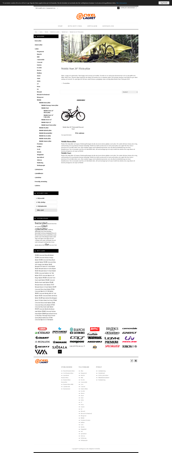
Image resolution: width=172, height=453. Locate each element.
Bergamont (40, 51)
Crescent (39, 62)
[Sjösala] (59, 346)
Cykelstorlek (66, 386)
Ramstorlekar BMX (68, 384)
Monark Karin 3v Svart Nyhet (43, 287)
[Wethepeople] (59, 351)
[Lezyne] (112, 338)
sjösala (36, 245)
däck (42, 231)
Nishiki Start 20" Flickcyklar (77, 32)
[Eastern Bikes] (77, 332)
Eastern (39, 65)
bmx (53, 223)
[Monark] (42, 341)
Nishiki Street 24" (46, 119)
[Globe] (59, 338)
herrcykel (38, 233)
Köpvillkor (92, 26)
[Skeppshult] (77, 346)
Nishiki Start (65, 32)
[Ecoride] (92, 334)
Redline (39, 146)
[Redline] (129, 341)
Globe (38, 81)
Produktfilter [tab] (66, 83)
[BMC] (94, 329)
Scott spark (40, 242)
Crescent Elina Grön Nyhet (43, 305)
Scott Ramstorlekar (68, 373)
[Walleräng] (41, 352)
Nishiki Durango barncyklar (49, 105)
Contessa (38, 226)
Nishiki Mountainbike (45, 133)
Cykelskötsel (101, 373)
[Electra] (112, 333)
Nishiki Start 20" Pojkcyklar (48, 116)
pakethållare (50, 235)
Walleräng (40, 163)
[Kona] (94, 337)
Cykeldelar (38, 177)
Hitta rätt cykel (75, 26)
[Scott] (42, 346)
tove (53, 245)
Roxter (51, 236)
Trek (55, 245)
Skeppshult (40, 154)
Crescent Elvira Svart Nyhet (43, 302)
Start (60, 26)
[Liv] (129, 338)
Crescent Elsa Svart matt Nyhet (44, 307)
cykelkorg (50, 229)
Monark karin (43, 235)
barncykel (41, 223)
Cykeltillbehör (39, 173)
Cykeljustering (102, 371)
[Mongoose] (77, 342)
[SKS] (94, 347)
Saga (36, 238)
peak (55, 235)
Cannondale (40, 59)
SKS (82, 431)
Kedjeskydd (49, 233)
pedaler (37, 236)
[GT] (77, 337)
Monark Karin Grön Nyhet (43, 285)
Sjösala (39, 152)
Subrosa (39, 160)
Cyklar (41, 32)
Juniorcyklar (38, 45)
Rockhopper (46, 236)
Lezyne (82, 407)
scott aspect (40, 238)
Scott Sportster (47, 242)
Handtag (49, 231)
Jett (42, 233)
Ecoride (39, 67)
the (47, 244)
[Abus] (42, 329)
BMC (38, 57)
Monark (39, 92)
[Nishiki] (81, 100)
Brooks (83, 380)
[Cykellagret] (86, 16)
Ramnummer (66, 389)
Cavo (82, 384)
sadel (54, 236)
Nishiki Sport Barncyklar (48, 125)
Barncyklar (38, 41)
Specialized (40, 157)
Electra (39, 70)
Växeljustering (101, 380)
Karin (44, 233)
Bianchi (39, 54)
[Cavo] (42, 332)
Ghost (38, 76)
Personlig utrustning (41, 181)
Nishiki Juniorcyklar (45, 141)
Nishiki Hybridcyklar (45, 130)
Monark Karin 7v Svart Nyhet (47, 271)
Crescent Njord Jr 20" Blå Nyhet (44, 291)
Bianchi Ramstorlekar (69, 371)
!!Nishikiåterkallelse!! (103, 377)
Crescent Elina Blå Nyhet (46, 255)
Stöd (43, 245)
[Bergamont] (59, 329)
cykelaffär (41, 229)
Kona (38, 86)
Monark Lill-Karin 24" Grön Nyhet (45, 266)
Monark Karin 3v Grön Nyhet (47, 268)
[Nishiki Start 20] (73, 113)
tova (50, 245)
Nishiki (46, 32)
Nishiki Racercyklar (45, 136)
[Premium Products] (111, 342)
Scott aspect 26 (47, 238)
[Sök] (57, 8)
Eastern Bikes (84, 389)
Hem (36, 32)
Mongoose (40, 97)
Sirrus (52, 242)
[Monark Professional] (59, 342)
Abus (82, 371)
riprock (41, 236)
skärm (40, 245)
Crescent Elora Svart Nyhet (43, 289)
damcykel (38, 231)
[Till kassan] (118, 8)
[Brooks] (112, 329)
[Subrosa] (129, 346)
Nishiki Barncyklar (55, 32)
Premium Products (85, 420)
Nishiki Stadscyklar (45, 138)
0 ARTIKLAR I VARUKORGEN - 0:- (128, 7)
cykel (44, 226)
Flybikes (39, 73)
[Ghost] (129, 332)
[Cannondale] (129, 328)
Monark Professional (43, 94)
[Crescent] (59, 332)
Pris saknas (79, 133)
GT (38, 84)
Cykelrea (37, 185)
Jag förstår (164, 3)
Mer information (121, 3)
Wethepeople (41, 165)
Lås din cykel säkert (103, 375)
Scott (38, 149)
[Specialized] (112, 346)
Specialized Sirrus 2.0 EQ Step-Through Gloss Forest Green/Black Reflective (46, 316)
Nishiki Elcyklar (44, 128)
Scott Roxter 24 (49, 240)
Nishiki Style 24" (46, 122)
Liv (38, 89)
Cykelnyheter (39, 169)
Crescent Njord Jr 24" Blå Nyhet (44, 319)
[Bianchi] (77, 330)
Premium (40, 144)
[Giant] (42, 337)
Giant (38, 78)
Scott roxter (42, 240)
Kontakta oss (108, 26)
